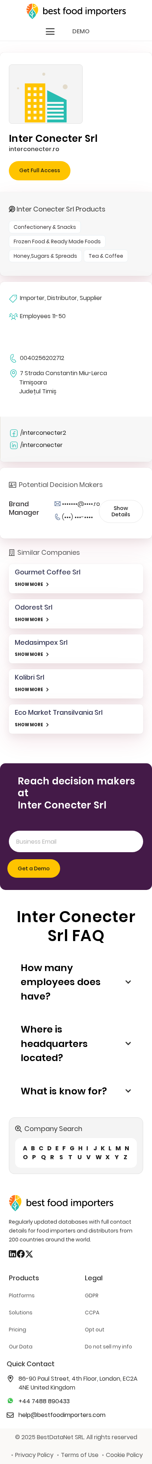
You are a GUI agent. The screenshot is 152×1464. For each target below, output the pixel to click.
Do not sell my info (108, 1346)
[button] (50, 31)
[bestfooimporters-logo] (76, 11)
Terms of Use (80, 1455)
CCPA (92, 1312)
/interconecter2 (43, 432)
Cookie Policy (124, 1455)
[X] (29, 1254)
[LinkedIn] (12, 1254)
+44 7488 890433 (44, 1401)
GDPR (92, 1295)
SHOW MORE (29, 584)
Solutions (20, 1312)
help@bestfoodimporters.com (62, 1415)
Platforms (22, 1295)
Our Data (20, 1346)
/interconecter (41, 445)
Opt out (94, 1329)
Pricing (17, 1329)
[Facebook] (21, 1254)
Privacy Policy (34, 1455)
